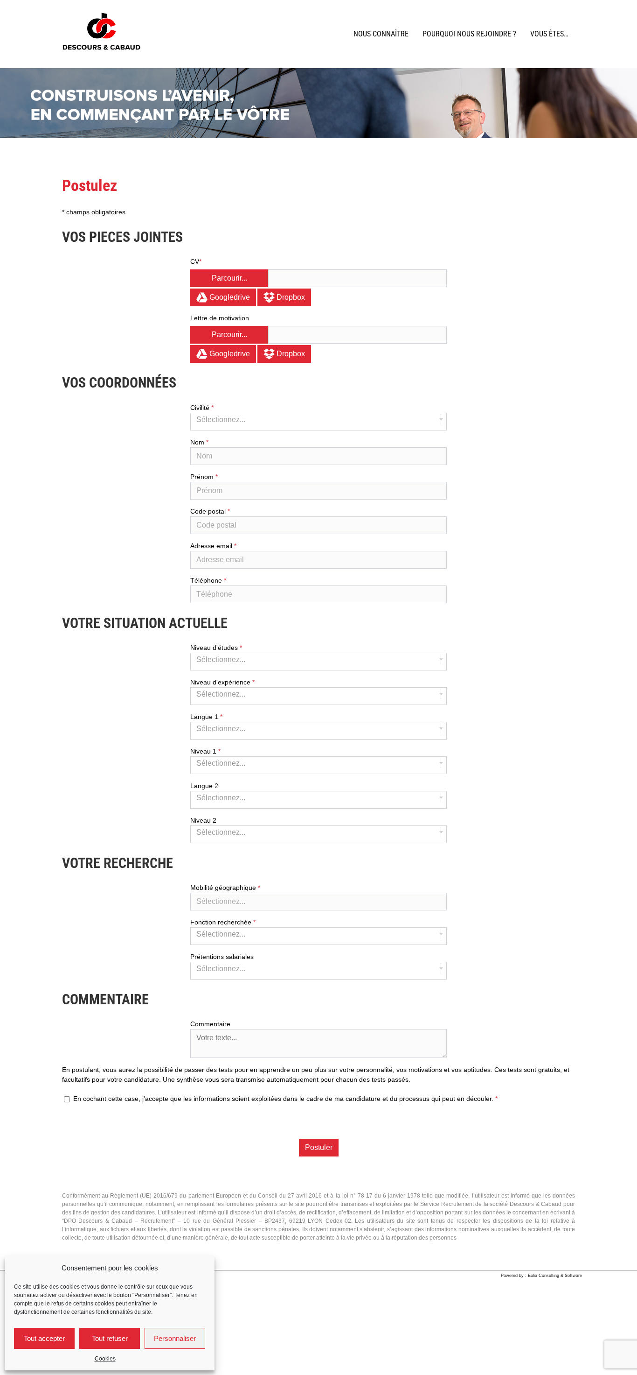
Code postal (209, 511)
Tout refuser (110, 1338)
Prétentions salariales (222, 956)
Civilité (200, 407)
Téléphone (207, 580)
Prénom (202, 476)
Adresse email (212, 546)
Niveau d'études (215, 647)
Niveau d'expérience (221, 682)
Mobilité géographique (224, 887)
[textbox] (318, 901)
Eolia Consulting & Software (555, 1275)
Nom (198, 442)
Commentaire (210, 1024)
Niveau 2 (203, 820)
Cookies (105, 1358)
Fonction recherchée (221, 922)
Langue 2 (204, 786)
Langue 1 (205, 716)
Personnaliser (175, 1338)
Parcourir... (229, 278)
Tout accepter (44, 1338)
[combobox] (318, 421)
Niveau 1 (204, 751)
